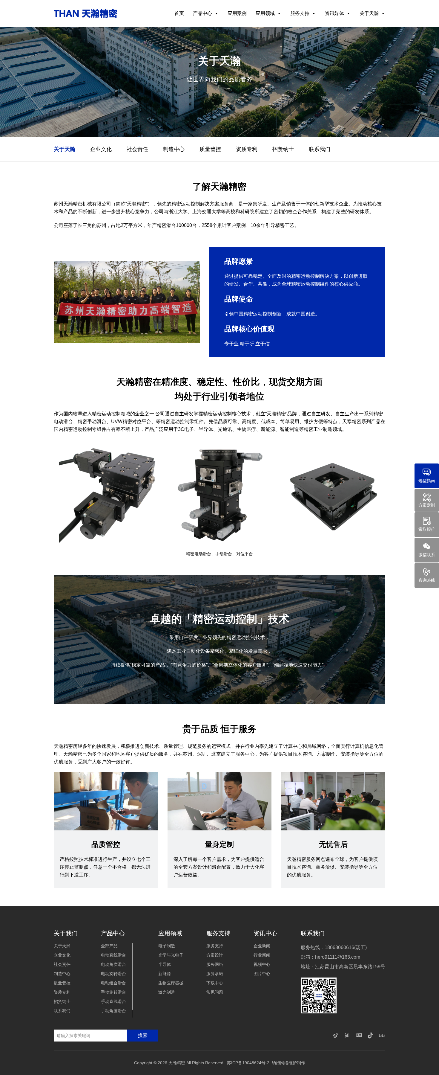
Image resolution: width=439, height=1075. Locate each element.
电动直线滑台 (113, 955)
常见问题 (214, 992)
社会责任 (137, 149)
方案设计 (214, 955)
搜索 (143, 1035)
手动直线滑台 (113, 1001)
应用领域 (265, 13)
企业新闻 (262, 945)
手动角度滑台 (113, 1010)
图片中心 (262, 973)
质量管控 (210, 149)
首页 (179, 13)
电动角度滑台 (113, 964)
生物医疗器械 (170, 983)
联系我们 (319, 149)
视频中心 (262, 964)
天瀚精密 (176, 1062)
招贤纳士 (283, 149)
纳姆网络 (280, 1062)
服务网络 (214, 964)
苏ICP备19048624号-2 (248, 1062)
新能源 (164, 973)
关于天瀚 (369, 13)
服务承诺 (214, 973)
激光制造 (166, 992)
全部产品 (109, 945)
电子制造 (166, 945)
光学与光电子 (170, 955)
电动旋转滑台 (113, 973)
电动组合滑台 (113, 983)
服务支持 (299, 13)
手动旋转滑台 (113, 992)
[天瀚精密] (85, 13)
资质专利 (246, 149)
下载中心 (214, 983)
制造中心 (174, 149)
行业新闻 (262, 955)
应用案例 (237, 13)
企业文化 (101, 149)
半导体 (164, 964)
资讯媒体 (334, 13)
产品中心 (202, 13)
